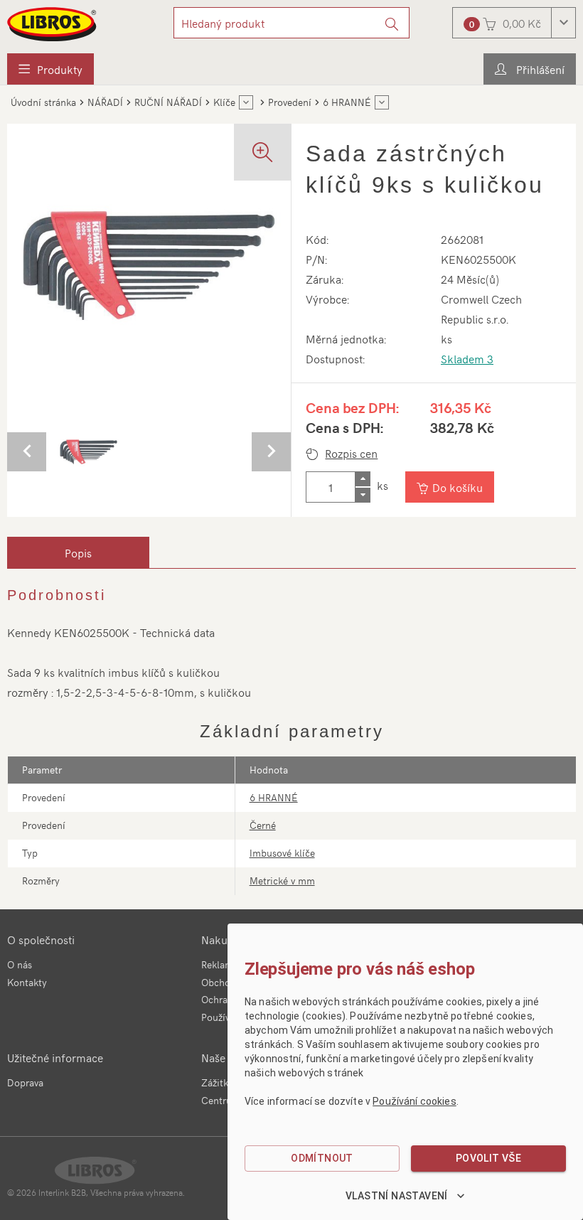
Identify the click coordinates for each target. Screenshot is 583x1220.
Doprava (25, 1082)
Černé (263, 825)
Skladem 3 (467, 358)
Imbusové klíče (282, 853)
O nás (19, 964)
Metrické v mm (282, 880)
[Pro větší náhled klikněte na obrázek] (149, 265)
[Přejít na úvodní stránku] (52, 24)
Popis (78, 552)
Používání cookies (414, 1101)
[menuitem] (50, 69)
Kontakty (27, 982)
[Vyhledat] (392, 22)
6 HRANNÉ (274, 797)
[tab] (78, 552)
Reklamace (224, 964)
